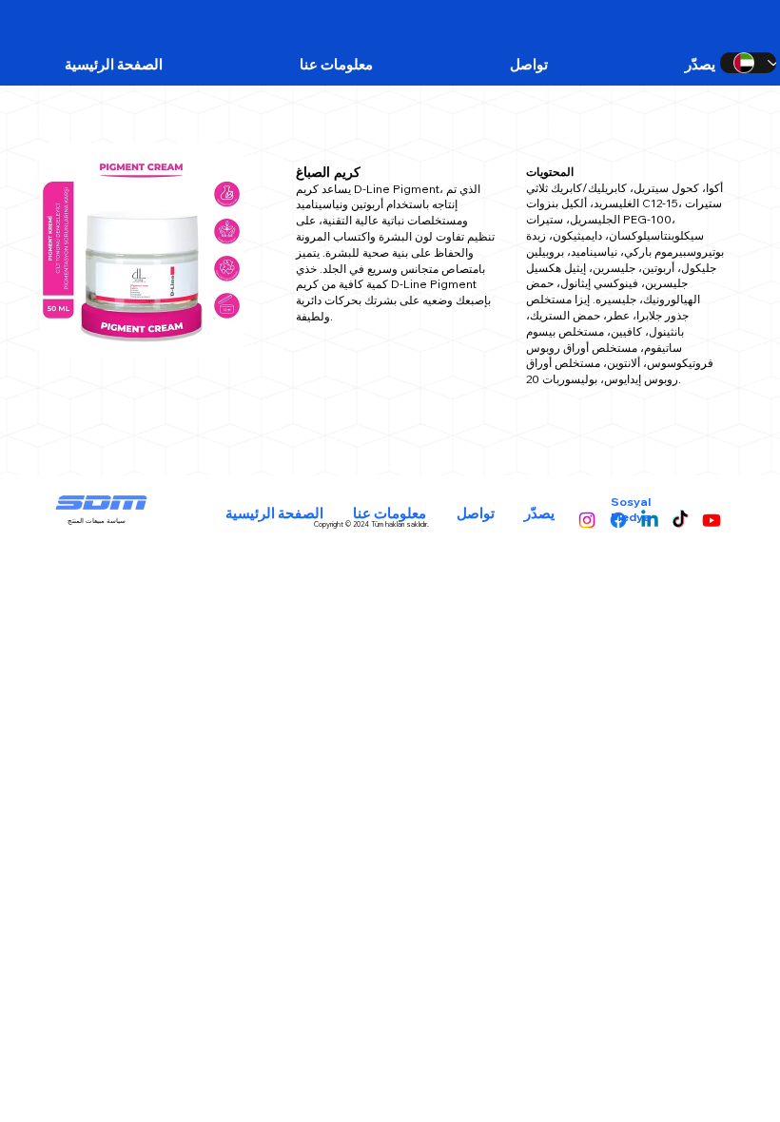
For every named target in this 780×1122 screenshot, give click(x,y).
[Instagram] (586, 520)
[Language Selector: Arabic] (748, 62)
